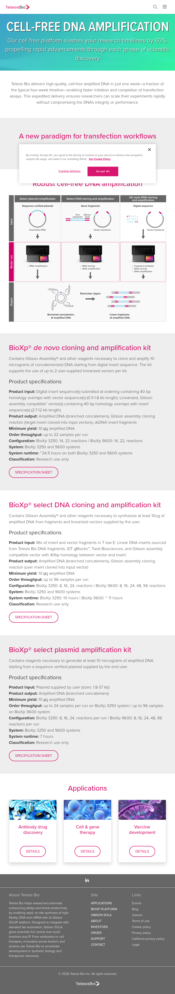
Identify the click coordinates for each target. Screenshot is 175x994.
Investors (99, 927)
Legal (135, 945)
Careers (137, 915)
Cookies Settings (69, 170)
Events (136, 903)
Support (98, 939)
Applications (101, 903)
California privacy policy (148, 939)
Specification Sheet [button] (33, 472)
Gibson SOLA (101, 915)
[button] (156, 7)
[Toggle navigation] (165, 7)
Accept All (103, 171)
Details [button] (33, 851)
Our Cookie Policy (100, 158)
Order (96, 933)
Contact (98, 945)
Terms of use (140, 921)
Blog (135, 909)
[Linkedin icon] (87, 880)
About (96, 921)
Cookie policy (141, 927)
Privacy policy (141, 933)
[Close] (149, 149)
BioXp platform (104, 909)
